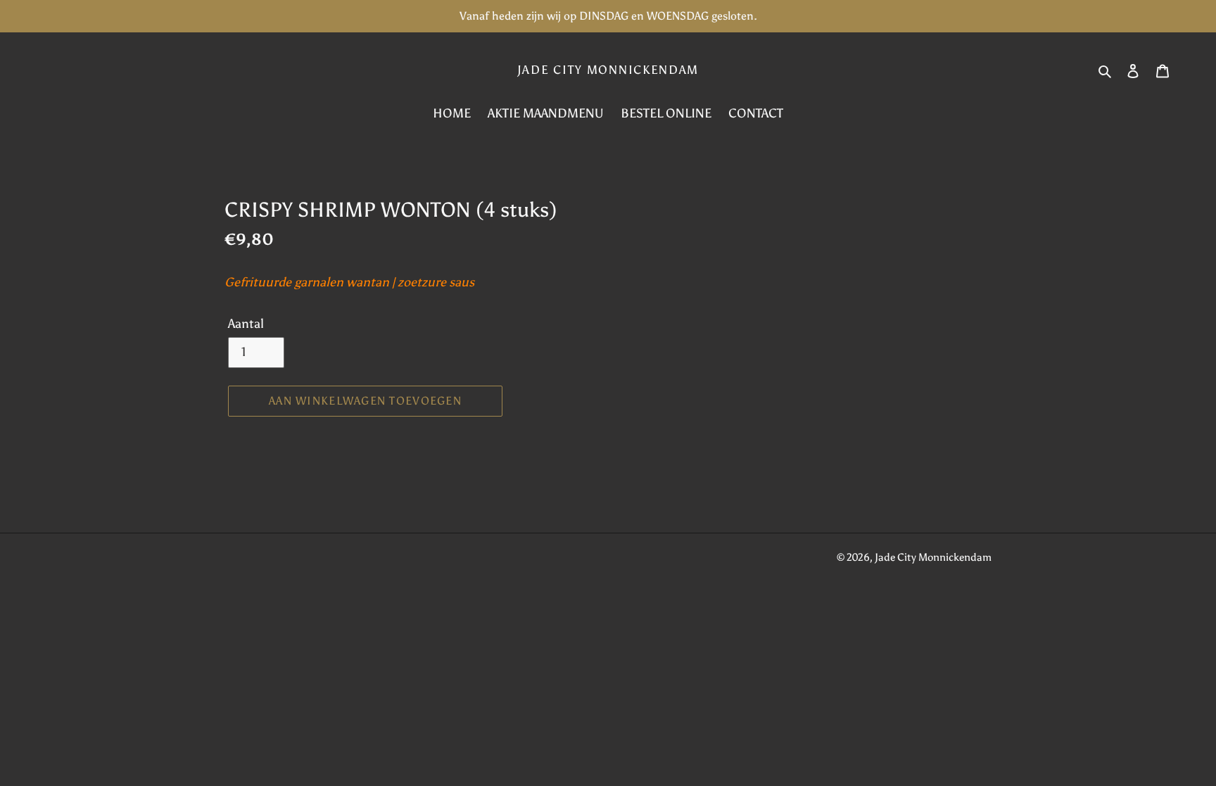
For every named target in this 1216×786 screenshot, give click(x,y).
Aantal (246, 323)
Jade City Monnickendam (608, 70)
